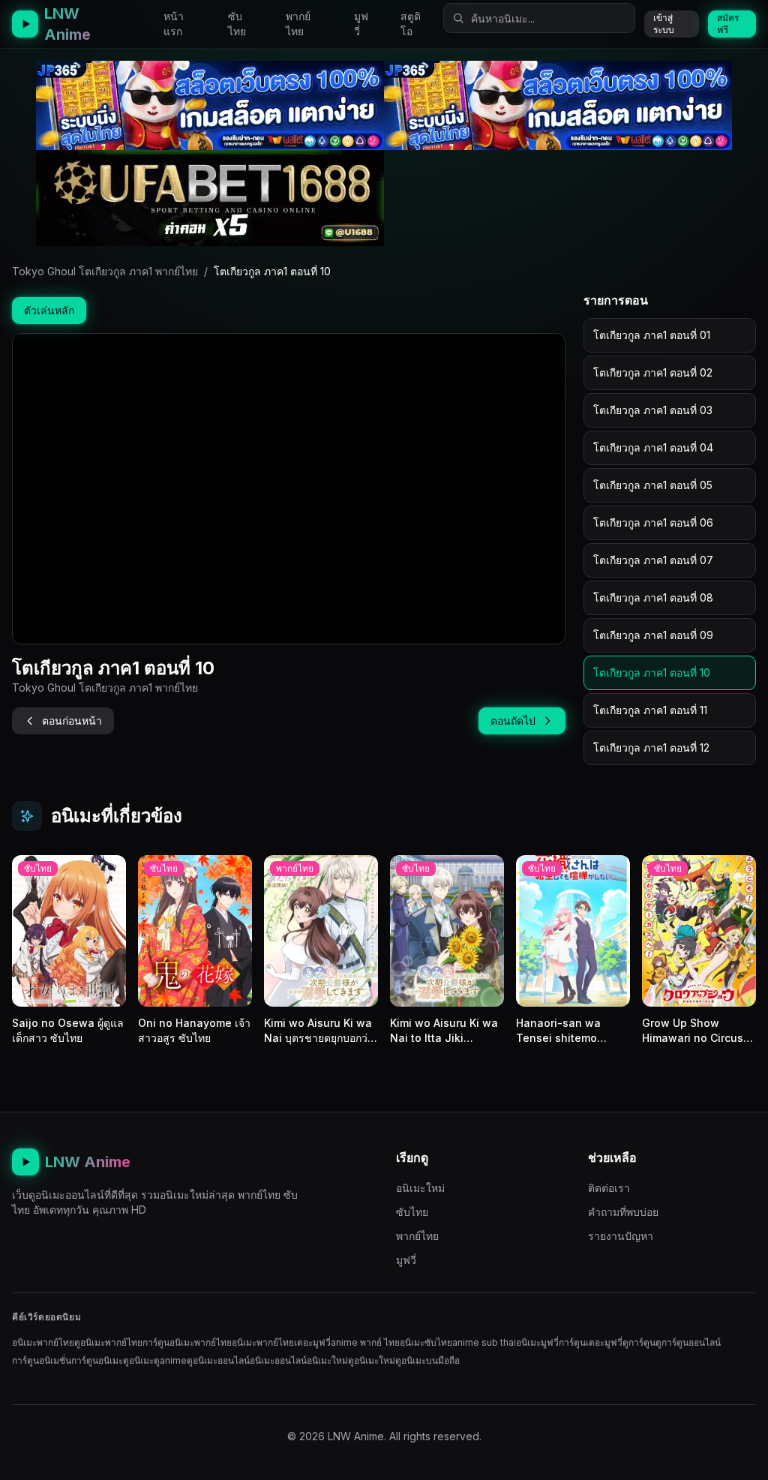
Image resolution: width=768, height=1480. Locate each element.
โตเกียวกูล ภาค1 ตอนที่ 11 (650, 710)
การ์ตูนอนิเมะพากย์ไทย (187, 1342)
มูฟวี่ (361, 24)
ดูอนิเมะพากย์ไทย (108, 1342)
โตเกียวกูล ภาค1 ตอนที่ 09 (653, 635)
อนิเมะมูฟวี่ (537, 1342)
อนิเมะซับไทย (426, 1342)
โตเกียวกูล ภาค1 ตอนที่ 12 (651, 747)
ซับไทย (237, 24)
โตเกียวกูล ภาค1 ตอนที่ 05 (652, 485)
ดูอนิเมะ (138, 1360)
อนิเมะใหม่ (420, 1187)
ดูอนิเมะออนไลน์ (218, 1360)
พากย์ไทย (298, 24)
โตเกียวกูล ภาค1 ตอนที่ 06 (653, 522)
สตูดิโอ (410, 24)
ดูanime (170, 1360)
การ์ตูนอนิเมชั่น (41, 1360)
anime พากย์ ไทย (365, 1342)
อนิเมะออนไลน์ (278, 1360)
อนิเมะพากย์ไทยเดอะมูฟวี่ (281, 1342)
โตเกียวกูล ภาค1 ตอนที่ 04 (653, 447)
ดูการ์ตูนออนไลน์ (688, 1342)
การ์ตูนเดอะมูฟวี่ (590, 1342)
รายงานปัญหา (620, 1235)
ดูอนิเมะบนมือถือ (427, 1360)
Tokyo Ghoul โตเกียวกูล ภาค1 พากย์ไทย (105, 271)
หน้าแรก (174, 24)
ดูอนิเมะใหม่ (371, 1360)
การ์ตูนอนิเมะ (97, 1360)
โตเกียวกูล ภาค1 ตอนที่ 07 (653, 560)
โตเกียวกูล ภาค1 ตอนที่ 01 (651, 335)
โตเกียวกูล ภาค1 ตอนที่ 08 (653, 597)
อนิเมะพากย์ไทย (43, 1342)
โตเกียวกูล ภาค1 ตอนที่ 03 (652, 410)
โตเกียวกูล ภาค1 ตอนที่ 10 (651, 672)
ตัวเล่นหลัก (49, 310)
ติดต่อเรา (609, 1187)
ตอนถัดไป (513, 720)
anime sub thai (484, 1342)
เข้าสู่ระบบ (663, 23)
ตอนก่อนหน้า (72, 720)
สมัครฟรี (728, 23)
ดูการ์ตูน (639, 1342)
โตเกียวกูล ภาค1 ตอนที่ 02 (652, 372)
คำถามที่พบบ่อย (623, 1211)
